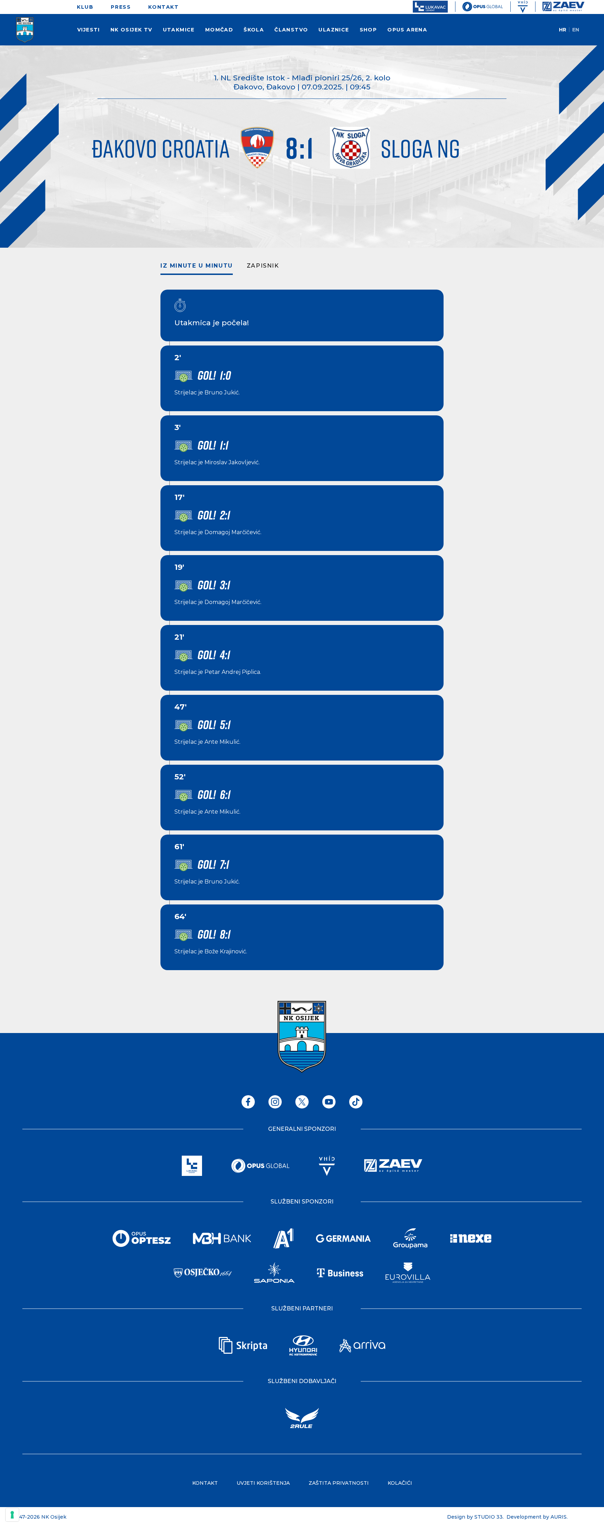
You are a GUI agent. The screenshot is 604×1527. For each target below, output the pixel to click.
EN (575, 30)
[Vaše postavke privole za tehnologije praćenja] (12, 1514)
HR (562, 30)
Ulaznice (333, 30)
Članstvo (291, 30)
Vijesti (88, 30)
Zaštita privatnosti (339, 1483)
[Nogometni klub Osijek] (25, 30)
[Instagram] (275, 1101)
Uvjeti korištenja (263, 1483)
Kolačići (400, 1483)
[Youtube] (329, 1101)
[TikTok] (355, 1101)
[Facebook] (248, 1101)
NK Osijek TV (131, 30)
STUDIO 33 (488, 1517)
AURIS (559, 1517)
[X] (302, 1101)
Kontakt (163, 7)
